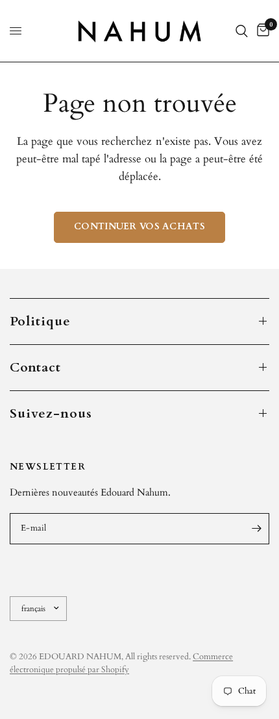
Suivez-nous (51, 413)
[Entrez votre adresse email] (256, 528)
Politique (40, 321)
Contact (35, 367)
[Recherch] (241, 31)
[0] (260, 31)
